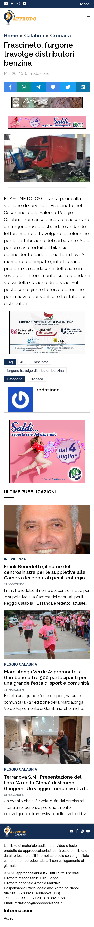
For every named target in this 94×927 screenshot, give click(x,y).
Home (11, 36)
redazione (16, 584)
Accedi (85, 3)
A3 (22, 361)
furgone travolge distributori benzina (35, 370)
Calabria (34, 36)
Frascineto (40, 361)
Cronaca (60, 36)
